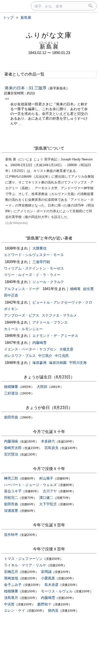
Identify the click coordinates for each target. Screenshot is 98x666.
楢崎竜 (75, 289)
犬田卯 (42, 387)
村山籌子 (46, 478)
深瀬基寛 (11, 511)
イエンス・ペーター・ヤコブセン (30, 349)
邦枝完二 (11, 498)
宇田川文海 (78, 363)
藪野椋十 (44, 604)
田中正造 (11, 295)
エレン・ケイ (14, 610)
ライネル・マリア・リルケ (25, 565)
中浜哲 (9, 604)
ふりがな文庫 (49, 35)
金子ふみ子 (13, 585)
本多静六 (48, 441)
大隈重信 (39, 248)
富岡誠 (46, 572)
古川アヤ (50, 491)
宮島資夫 (51, 448)
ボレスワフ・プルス (20, 356)
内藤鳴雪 (39, 343)
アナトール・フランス (50, 322)
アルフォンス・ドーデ (21, 289)
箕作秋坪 (11, 535)
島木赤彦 (51, 585)
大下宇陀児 (48, 504)
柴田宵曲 (11, 417)
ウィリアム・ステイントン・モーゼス (34, 268)
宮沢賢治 (11, 454)
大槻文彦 (66, 349)
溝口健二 (46, 498)
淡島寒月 (11, 598)
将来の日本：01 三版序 (25, 88)
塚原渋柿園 (58, 363)
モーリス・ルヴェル (57, 591)
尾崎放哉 (11, 578)
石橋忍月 (11, 572)
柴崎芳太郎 (13, 448)
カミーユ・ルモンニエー (23, 329)
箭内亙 (53, 610)
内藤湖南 (11, 441)
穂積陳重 (11, 387)
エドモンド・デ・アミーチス (55, 336)
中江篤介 (45, 356)
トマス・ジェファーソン (23, 559)
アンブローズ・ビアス (21, 315)
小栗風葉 (48, 578)
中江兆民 (62, 356)
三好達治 (11, 393)
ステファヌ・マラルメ (59, 315)
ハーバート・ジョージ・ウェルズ (30, 485)
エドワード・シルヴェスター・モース (34, 255)
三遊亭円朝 (41, 262)
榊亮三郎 (11, 478)
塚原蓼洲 (39, 363)
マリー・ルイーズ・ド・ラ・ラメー (32, 275)
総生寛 (88, 289)
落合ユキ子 (13, 491)
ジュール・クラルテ (48, 282)
